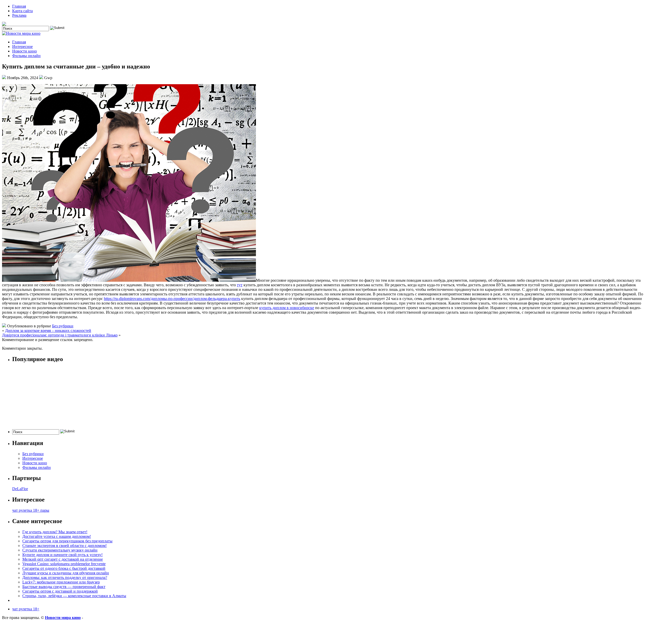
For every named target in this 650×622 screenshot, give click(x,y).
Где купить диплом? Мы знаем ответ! (54, 532)
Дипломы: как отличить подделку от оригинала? (64, 577)
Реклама (19, 15)
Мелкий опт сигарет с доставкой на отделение (62, 559)
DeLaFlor (20, 489)
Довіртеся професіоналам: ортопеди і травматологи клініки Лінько (60, 335)
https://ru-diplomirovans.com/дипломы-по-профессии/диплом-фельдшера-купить (172, 298)
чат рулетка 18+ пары (30, 510)
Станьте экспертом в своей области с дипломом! (64, 545)
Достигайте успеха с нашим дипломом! (56, 536)
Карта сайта (22, 11)
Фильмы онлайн (26, 56)
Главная (19, 6)
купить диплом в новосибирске (286, 308)
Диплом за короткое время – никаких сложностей (48, 330)
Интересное (22, 46)
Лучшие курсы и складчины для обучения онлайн (65, 573)
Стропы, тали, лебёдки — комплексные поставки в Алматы (74, 596)
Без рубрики (62, 326)
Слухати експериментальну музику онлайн (60, 550)
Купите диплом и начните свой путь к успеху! (62, 555)
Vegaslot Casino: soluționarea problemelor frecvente (64, 564)
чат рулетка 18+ (25, 609)
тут (239, 285)
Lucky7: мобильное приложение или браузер (61, 582)
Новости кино (24, 51)
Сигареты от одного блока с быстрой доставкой (63, 568)
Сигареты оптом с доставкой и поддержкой (60, 591)
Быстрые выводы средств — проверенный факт (63, 586)
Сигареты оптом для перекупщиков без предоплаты (67, 541)
